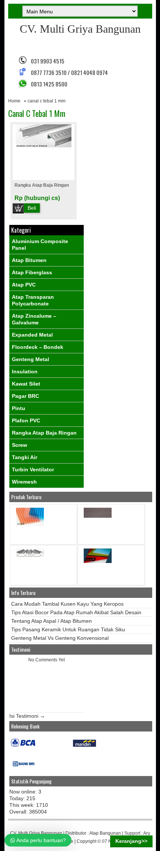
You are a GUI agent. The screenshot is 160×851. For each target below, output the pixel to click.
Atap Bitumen (29, 260)
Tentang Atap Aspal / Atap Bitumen (51, 621)
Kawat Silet (26, 384)
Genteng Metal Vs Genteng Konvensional (60, 638)
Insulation (25, 371)
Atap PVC (24, 285)
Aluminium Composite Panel (40, 244)
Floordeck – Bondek (37, 347)
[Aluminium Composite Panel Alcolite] (98, 561)
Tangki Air (24, 457)
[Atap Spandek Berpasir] (98, 516)
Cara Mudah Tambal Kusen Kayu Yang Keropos (67, 604)
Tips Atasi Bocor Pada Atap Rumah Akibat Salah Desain (76, 612)
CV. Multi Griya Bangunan (80, 29)
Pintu (18, 408)
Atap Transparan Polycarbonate (33, 300)
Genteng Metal (30, 359)
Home (14, 101)
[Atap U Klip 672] (30, 555)
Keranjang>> (131, 841)
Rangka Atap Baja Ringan (42, 185)
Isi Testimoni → (27, 716)
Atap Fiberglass (32, 272)
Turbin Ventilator (33, 469)
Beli (32, 208)
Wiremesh (24, 482)
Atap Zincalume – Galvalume (34, 319)
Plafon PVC (26, 420)
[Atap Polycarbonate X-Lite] (30, 524)
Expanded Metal (32, 335)
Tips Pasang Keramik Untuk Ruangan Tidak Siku (68, 629)
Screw (19, 445)
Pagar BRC (25, 396)
